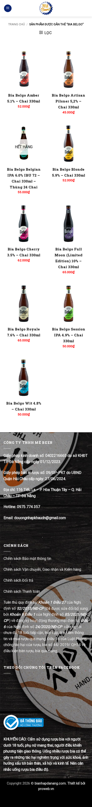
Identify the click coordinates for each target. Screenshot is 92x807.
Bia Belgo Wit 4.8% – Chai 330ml (23, 406)
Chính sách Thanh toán (22, 591)
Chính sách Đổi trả (19, 580)
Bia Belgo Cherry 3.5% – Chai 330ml (23, 252)
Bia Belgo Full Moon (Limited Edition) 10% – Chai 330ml (68, 258)
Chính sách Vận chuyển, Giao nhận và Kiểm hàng (42, 569)
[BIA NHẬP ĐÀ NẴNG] (46, 8)
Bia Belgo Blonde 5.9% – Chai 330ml (68, 172)
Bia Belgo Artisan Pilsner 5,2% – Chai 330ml (68, 101)
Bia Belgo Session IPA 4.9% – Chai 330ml (68, 335)
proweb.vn (46, 789)
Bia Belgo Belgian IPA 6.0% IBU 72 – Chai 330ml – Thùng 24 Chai (24, 178)
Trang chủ (16, 24)
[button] (8, 8)
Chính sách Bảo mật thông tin (27, 558)
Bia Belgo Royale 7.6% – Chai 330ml (23, 332)
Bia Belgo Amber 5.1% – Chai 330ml (23, 98)
